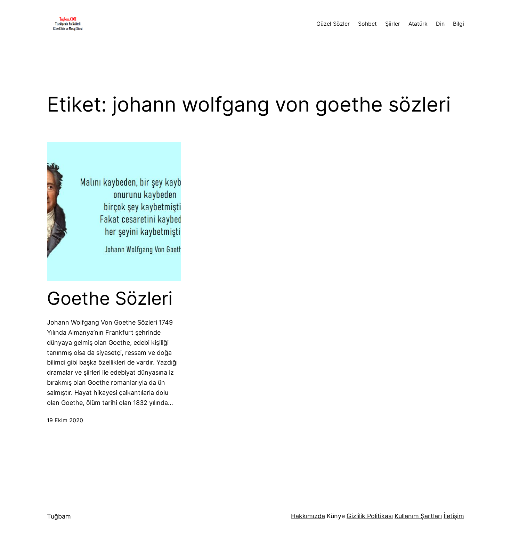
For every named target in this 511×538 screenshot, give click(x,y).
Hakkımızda (308, 516)
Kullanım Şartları (418, 516)
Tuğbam (59, 516)
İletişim (454, 516)
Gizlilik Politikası (370, 516)
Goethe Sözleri (109, 298)
